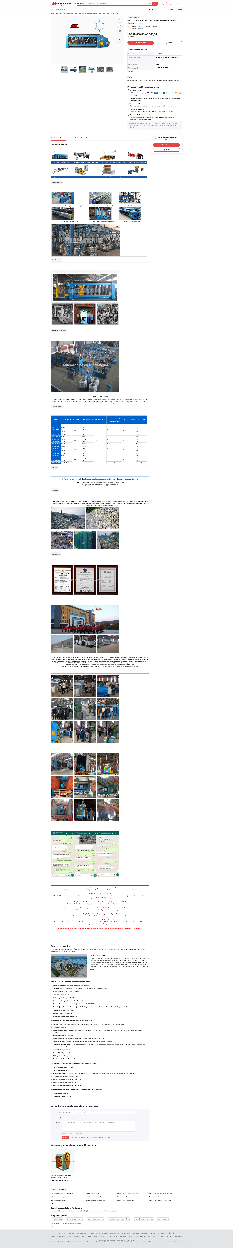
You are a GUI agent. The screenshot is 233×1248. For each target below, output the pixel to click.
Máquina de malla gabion (156, 1197)
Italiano (115, 1236)
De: (60, 1112)
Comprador (151, 9)
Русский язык (123, 1236)
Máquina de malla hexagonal (59, 1200)
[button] (150, 3)
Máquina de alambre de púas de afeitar (160, 1200)
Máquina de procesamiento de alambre (62, 1193)
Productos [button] (80, 4)
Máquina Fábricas (57, 1219)
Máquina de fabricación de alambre (143, 1219)
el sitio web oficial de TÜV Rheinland (108, 949)
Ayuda (162, 9)
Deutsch (102, 1236)
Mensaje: (58, 1122)
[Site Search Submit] (155, 4)
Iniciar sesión (178, 5)
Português (108, 1236)
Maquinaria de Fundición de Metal (108, 13)
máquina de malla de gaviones (59, 1197)
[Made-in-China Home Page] (61, 4)
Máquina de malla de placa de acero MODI (161, 1193)
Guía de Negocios (162, 1233)
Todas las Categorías (59, 9)
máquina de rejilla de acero (91, 1193)
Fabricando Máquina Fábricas (74, 1219)
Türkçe (161, 1236)
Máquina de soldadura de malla (92, 1197)
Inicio (52, 13)
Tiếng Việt (168, 1236)
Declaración (71, 1233)
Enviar (65, 1137)
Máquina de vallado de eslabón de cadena (95, 1200)
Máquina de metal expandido (124, 1197)
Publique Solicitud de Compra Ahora (98, 1137)
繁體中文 (76, 1236)
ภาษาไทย (155, 1236)
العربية (136, 1236)
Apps (170, 9)
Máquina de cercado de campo (125, 1200)
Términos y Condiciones (181, 1241)
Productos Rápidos (126, 1233)
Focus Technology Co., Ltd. (113, 1240)
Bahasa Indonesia (177, 1236)
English (63, 1236)
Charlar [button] (170, 43)
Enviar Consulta (141, 43)
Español (95, 1236)
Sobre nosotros (62, 1233)
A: (60, 1117)
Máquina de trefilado (163, 1219)
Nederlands (143, 1236)
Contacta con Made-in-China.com (110, 1233)
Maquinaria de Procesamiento (64, 13)
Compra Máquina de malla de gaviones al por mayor (67, 1223)
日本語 (82, 1236)
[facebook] (169, 1233)
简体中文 (69, 1236)
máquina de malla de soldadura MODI (127, 1193)
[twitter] (173, 1233)
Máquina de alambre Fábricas (95, 1219)
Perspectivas (152, 1233)
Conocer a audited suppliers (140, 1233)
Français (88, 1236)
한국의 (130, 1236)
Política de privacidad (94, 1233)
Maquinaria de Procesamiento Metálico (86, 13)
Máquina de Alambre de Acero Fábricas (119, 1219)
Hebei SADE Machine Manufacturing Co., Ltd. (144, 26)
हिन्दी (149, 1236)
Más (52, 1227)
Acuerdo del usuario (82, 1233)
